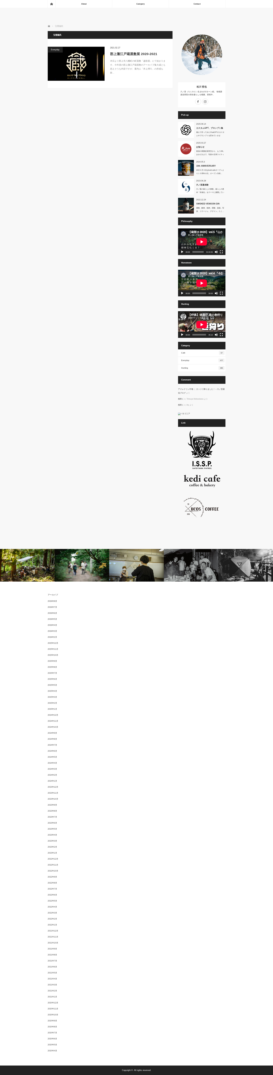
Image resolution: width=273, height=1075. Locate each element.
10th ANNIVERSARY (206, 166)
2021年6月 (52, 967)
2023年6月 (52, 823)
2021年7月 (52, 961)
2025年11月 (53, 649)
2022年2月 (52, 919)
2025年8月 (52, 667)
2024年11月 (53, 721)
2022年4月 (52, 907)
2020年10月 (53, 1015)
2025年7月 (52, 673)
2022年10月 (53, 871)
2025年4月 (52, 691)
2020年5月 (52, 1045)
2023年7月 (52, 817)
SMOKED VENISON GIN (207, 204)
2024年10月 (53, 727)
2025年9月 (52, 661)
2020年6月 (52, 1039)
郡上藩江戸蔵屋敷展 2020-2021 (133, 54)
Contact (197, 4)
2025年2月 (52, 703)
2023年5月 (52, 829)
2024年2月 (52, 775)
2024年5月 (52, 757)
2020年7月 (52, 1033)
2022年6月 (52, 895)
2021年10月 (53, 943)
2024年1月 (52, 781)
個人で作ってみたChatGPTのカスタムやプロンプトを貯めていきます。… (210, 135)
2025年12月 (53, 643)
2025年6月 (52, 679)
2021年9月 (52, 949)
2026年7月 (52, 607)
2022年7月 (52, 889)
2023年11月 (53, 793)
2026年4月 (52, 625)
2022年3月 (52, 913)
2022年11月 (53, 865)
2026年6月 (52, 613)
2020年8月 (52, 1027)
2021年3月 (52, 985)
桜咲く (181, 399)
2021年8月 (52, 955)
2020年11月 (53, 1009)
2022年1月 (52, 925)
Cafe (202, 353)
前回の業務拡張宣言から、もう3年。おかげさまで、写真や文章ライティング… (210, 154)
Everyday (55, 49)
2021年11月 (53, 937)
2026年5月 (52, 619)
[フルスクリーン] (221, 251)
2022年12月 (53, 859)
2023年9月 (52, 805)
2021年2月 (52, 991)
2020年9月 (52, 1021)
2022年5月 (52, 901)
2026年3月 (52, 631)
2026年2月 (52, 637)
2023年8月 (52, 811)
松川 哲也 (202, 86)
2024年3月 (52, 769)
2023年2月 (52, 847)
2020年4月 (52, 1051)
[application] (201, 241)
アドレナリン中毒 (185, 389)
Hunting (202, 368)
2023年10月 (53, 799)
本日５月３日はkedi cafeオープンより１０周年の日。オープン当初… (210, 171)
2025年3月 (52, 697)
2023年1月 (52, 853)
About (84, 4)
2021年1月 (52, 997)
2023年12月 (53, 787)
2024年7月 (52, 745)
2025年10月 (53, 655)
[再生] (182, 251)
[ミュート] (216, 251)
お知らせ (200, 147)
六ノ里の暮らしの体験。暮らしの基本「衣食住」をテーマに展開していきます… (210, 192)
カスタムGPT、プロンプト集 (209, 128)
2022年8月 (52, 883)
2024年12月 (53, 715)
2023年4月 (52, 835)
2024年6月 (52, 751)
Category (140, 4)
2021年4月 (52, 979)
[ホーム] (51, 4)
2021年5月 (52, 973)
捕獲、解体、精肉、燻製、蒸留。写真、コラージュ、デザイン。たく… (210, 209)
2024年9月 (52, 733)
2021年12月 (53, 931)
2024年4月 (52, 763)
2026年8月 (52, 601)
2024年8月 (52, 739)
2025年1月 (52, 709)
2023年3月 (52, 841)
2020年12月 (53, 1003)
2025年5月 (52, 685)
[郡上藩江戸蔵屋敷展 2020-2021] (76, 64)
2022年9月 (52, 877)
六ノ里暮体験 (202, 185)
